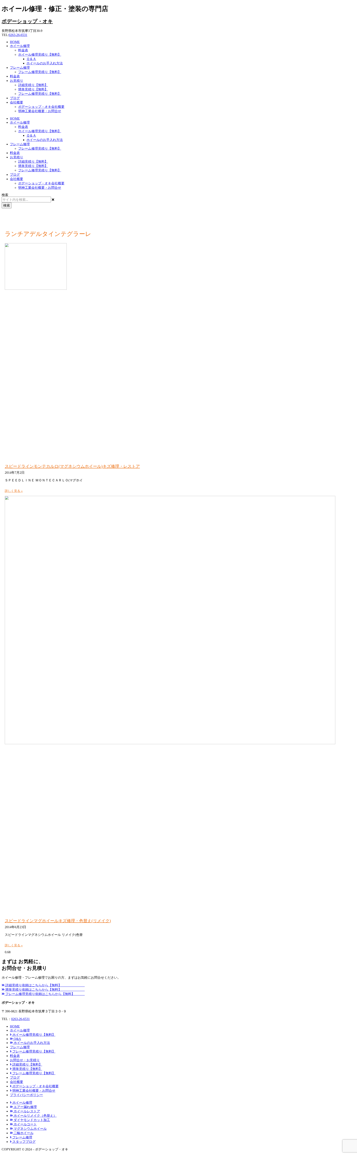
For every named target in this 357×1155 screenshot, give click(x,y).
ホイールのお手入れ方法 (44, 63)
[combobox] (26, 199)
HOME (15, 42)
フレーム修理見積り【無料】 (39, 72)
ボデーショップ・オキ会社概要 (41, 106)
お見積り (16, 80)
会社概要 (16, 102)
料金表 (23, 50)
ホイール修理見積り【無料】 (39, 54)
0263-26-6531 (18, 35)
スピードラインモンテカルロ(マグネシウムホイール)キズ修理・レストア (72, 466)
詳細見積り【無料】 (33, 85)
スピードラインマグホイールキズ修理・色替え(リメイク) (58, 920)
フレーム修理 (20, 67)
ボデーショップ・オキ (27, 21)
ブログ (15, 98)
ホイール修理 (20, 46)
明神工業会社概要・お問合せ (39, 111)
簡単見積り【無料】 (33, 89)
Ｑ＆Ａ (31, 59)
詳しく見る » (14, 491)
